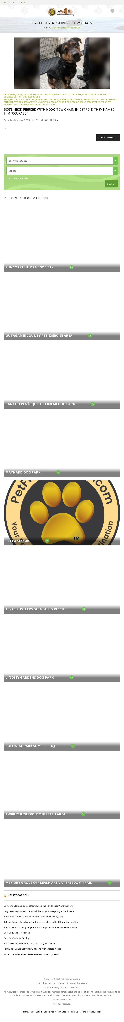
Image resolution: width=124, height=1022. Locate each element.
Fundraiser (42, 99)
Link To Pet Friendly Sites (55, 1011)
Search (111, 183)
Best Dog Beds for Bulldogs (17, 938)
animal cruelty (62, 94)
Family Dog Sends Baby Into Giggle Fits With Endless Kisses (32, 948)
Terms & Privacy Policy (90, 1011)
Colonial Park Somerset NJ (30, 746)
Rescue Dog (65, 102)
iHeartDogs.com (18, 895)
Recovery (28, 102)
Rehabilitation (42, 102)
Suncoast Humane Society (29, 267)
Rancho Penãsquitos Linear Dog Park (40, 404)
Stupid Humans (21, 104)
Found (32, 99)
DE (13, 2)
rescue (54, 102)
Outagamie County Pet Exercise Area (38, 335)
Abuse (19, 94)
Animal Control (44, 94)
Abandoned (9, 94)
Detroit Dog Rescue (24, 97)
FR (9, 2)
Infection (53, 99)
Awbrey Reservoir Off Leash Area (35, 814)
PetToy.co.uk (17, 541)
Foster (24, 99)
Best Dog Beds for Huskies (17, 932)
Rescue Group (79, 102)
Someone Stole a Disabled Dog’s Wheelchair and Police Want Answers (38, 905)
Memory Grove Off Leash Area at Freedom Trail (48, 882)
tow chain (35, 104)
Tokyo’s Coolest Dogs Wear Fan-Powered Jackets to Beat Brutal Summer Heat (41, 921)
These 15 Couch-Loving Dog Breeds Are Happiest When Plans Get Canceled (41, 927)
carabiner (76, 94)
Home (46, 27)
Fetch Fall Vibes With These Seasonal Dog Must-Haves (30, 943)
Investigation (75, 99)
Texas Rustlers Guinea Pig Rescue (35, 609)
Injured (63, 99)
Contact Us (73, 1011)
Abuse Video (29, 94)
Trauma (45, 104)
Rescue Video (93, 102)
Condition (87, 94)
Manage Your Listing (32, 1011)
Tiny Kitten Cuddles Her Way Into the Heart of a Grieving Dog (33, 916)
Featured (15, 99)
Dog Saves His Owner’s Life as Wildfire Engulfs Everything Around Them (39, 911)
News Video (89, 99)
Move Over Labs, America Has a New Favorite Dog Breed (31, 954)
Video (53, 104)
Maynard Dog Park (22, 472)
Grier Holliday (51, 120)
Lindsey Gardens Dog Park (29, 677)
